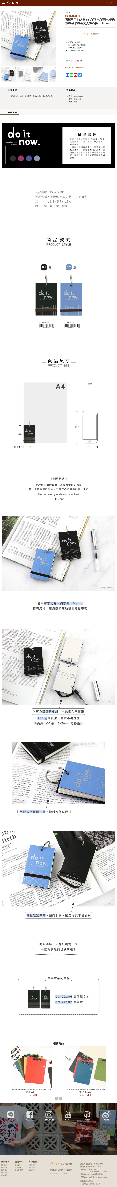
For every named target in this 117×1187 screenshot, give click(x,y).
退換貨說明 (19, 1170)
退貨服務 (32, 1165)
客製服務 (4, 1175)
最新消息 (4, 1168)
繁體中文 (55, 1173)
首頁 (66, 12)
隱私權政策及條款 (86, 1181)
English (64, 1173)
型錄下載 (4, 1173)
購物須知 (18, 1165)
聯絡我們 (32, 1170)
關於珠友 (4, 1165)
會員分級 (18, 1168)
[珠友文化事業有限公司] (109, 3)
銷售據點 (4, 1170)
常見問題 (32, 1168)
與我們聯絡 (79, 67)
